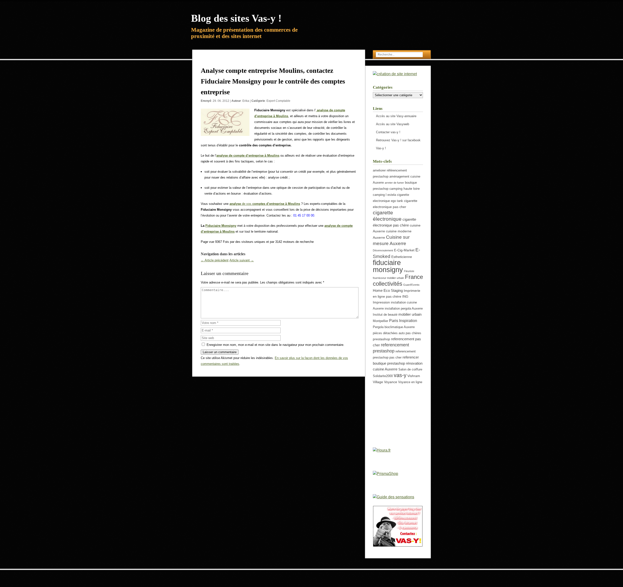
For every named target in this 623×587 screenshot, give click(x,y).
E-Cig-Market (404, 250)
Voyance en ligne (410, 382)
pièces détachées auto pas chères (397, 333)
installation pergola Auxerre (404, 308)
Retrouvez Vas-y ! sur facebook (398, 140)
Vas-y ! (381, 148)
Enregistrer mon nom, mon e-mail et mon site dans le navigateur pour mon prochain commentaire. (275, 345)
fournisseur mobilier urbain (388, 277)
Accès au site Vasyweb (392, 124)
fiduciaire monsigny (388, 266)
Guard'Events (411, 284)
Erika (245, 101)
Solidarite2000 (383, 376)
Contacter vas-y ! (388, 132)
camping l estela (384, 195)
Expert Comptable (278, 101)
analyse (235, 204)
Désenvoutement (383, 250)
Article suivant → (241, 260)
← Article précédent (215, 260)
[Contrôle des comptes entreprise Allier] (316, 110)
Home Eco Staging (388, 290)
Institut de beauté (385, 314)
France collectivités (398, 280)
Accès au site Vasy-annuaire (396, 116)
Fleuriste (409, 271)
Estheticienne (401, 257)
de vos (271, 204)
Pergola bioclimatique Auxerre (394, 327)
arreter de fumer (394, 182)
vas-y (400, 375)
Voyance (390, 382)
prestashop (381, 339)
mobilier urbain (409, 314)
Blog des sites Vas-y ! (236, 18)
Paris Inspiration (403, 320)
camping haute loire (404, 188)
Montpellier (380, 321)
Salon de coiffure (410, 369)
